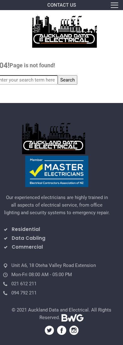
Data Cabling (28, 238)
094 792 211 (24, 293)
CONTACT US (61, 5)
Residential (26, 229)
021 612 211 (24, 284)
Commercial (27, 247)
